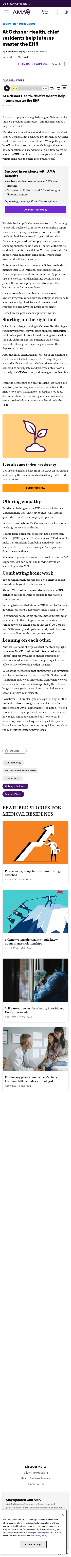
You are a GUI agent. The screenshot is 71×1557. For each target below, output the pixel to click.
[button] (36, 3)
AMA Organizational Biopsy (24, 241)
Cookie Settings (33, 1544)
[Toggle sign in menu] (66, 12)
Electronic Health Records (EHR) (20, 770)
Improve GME (27, 24)
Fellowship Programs (35, 1472)
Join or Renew (45, 12)
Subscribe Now (35, 488)
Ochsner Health (12, 778)
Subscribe (57, 64)
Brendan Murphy (15, 51)
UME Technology (13, 762)
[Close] (62, 1514)
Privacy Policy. (41, 1535)
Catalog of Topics (13, 794)
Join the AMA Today (35, 209)
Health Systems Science (35, 1478)
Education (9, 24)
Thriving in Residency (32, 63)
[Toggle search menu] (56, 12)
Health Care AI (35, 1484)
